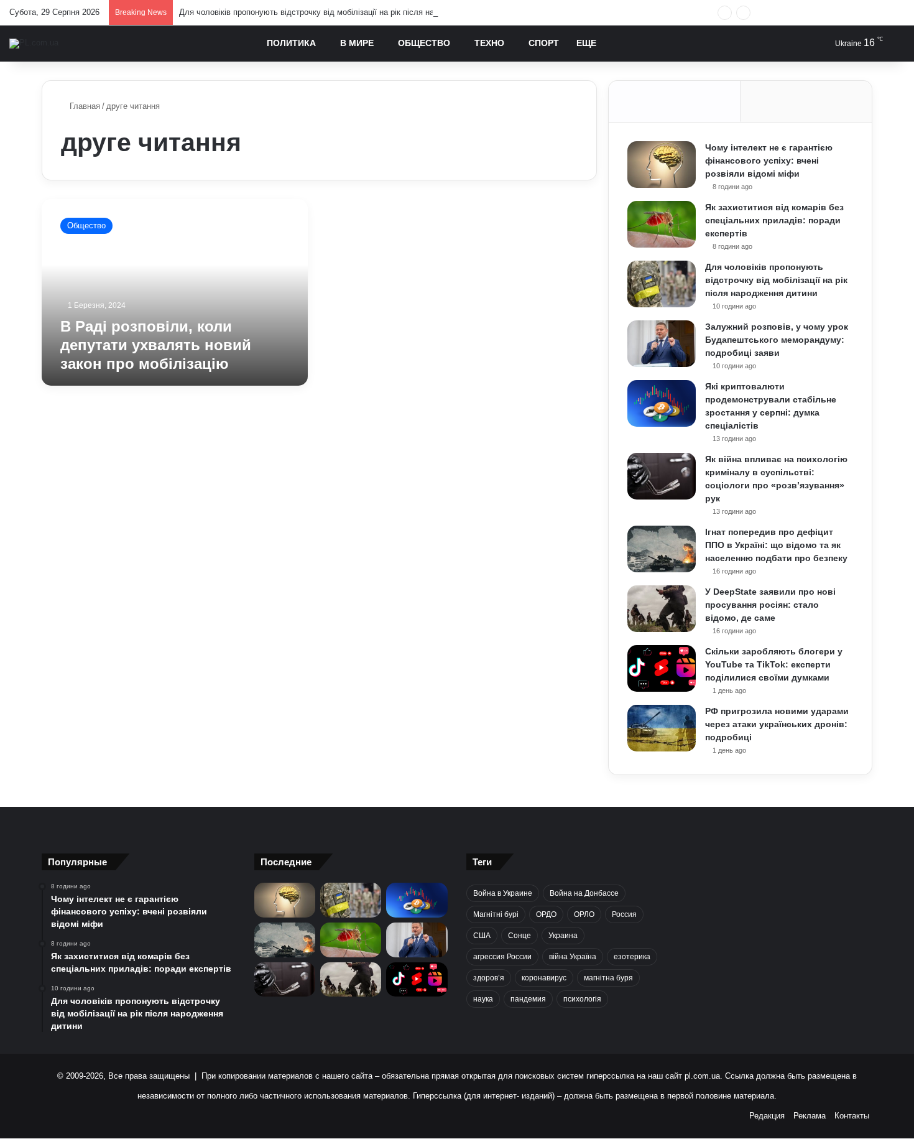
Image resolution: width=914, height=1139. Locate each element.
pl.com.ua (702, 1076)
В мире (357, 43)
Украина (563, 935)
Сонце (519, 935)
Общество (424, 43)
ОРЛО (584, 914)
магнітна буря (608, 978)
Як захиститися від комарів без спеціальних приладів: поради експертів (774, 220)
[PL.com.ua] (33, 44)
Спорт (544, 43)
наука (483, 999)
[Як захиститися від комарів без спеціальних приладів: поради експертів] (661, 224)
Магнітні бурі (496, 914)
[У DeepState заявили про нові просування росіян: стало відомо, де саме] (661, 608)
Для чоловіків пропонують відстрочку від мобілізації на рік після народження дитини (339, 12)
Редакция (767, 1115)
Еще (586, 43)
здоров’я (488, 978)
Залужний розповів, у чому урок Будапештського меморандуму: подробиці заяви (776, 340)
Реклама (809, 1115)
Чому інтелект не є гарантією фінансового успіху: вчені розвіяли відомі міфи (769, 160)
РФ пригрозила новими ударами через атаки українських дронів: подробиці (777, 724)
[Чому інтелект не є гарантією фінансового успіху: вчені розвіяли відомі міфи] (661, 164)
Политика (291, 43)
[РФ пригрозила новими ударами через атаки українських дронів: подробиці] (661, 728)
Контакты (851, 1115)
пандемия (528, 999)
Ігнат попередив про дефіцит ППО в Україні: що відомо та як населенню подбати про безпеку (776, 545)
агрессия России (502, 956)
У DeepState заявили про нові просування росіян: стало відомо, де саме (770, 605)
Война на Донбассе (584, 893)
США (482, 935)
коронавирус (544, 978)
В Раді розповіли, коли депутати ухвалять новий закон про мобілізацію (155, 345)
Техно (489, 43)
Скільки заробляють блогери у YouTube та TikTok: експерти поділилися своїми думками (773, 664)
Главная (83, 106)
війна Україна (572, 956)
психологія (582, 999)
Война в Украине (502, 893)
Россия (624, 914)
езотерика (632, 956)
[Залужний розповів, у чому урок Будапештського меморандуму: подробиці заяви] (661, 343)
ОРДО (546, 914)
